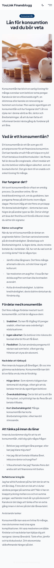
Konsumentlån (27, 16)
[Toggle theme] (42, 5)
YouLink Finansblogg (17, 5)
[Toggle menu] (50, 5)
